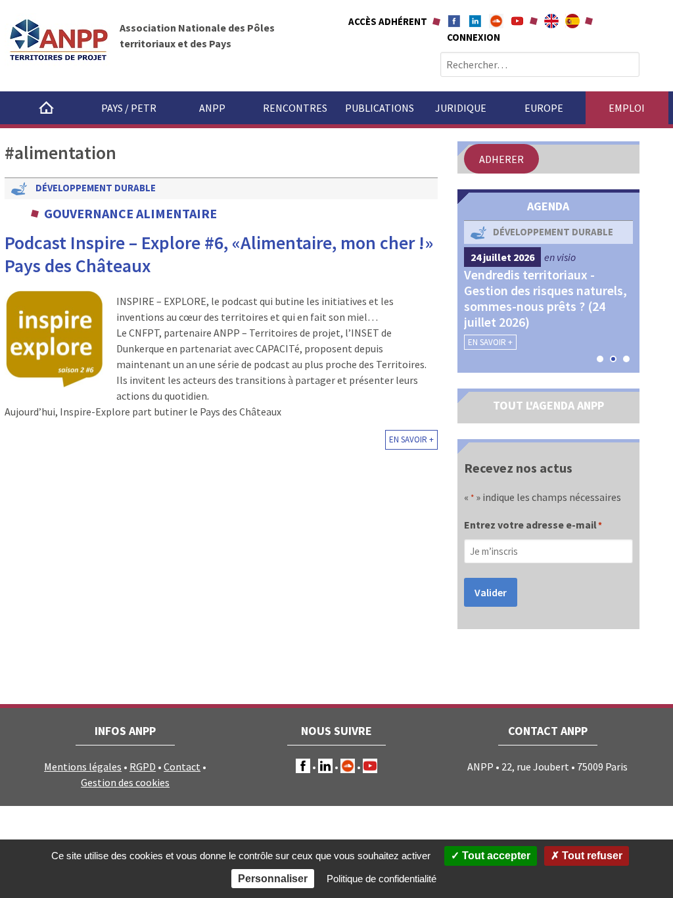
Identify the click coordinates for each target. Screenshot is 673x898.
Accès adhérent (387, 21)
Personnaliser (273, 878)
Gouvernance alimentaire (130, 213)
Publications (379, 107)
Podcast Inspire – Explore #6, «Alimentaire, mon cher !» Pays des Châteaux (219, 254)
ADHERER (501, 159)
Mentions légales (83, 766)
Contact (182, 766)
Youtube (517, 21)
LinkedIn (325, 766)
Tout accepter (494, 855)
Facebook (454, 21)
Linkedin (475, 21)
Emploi (627, 107)
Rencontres (295, 107)
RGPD (142, 766)
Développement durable (95, 187)
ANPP (212, 107)
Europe (543, 107)
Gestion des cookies (125, 782)
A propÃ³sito (572, 21)
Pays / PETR (128, 107)
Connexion (473, 37)
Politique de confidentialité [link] (381, 878)
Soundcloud (496, 21)
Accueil (46, 107)
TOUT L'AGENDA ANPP (548, 405)
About (551, 21)
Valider (491, 592)
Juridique (460, 107)
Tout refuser (590, 855)
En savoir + (411, 439)
